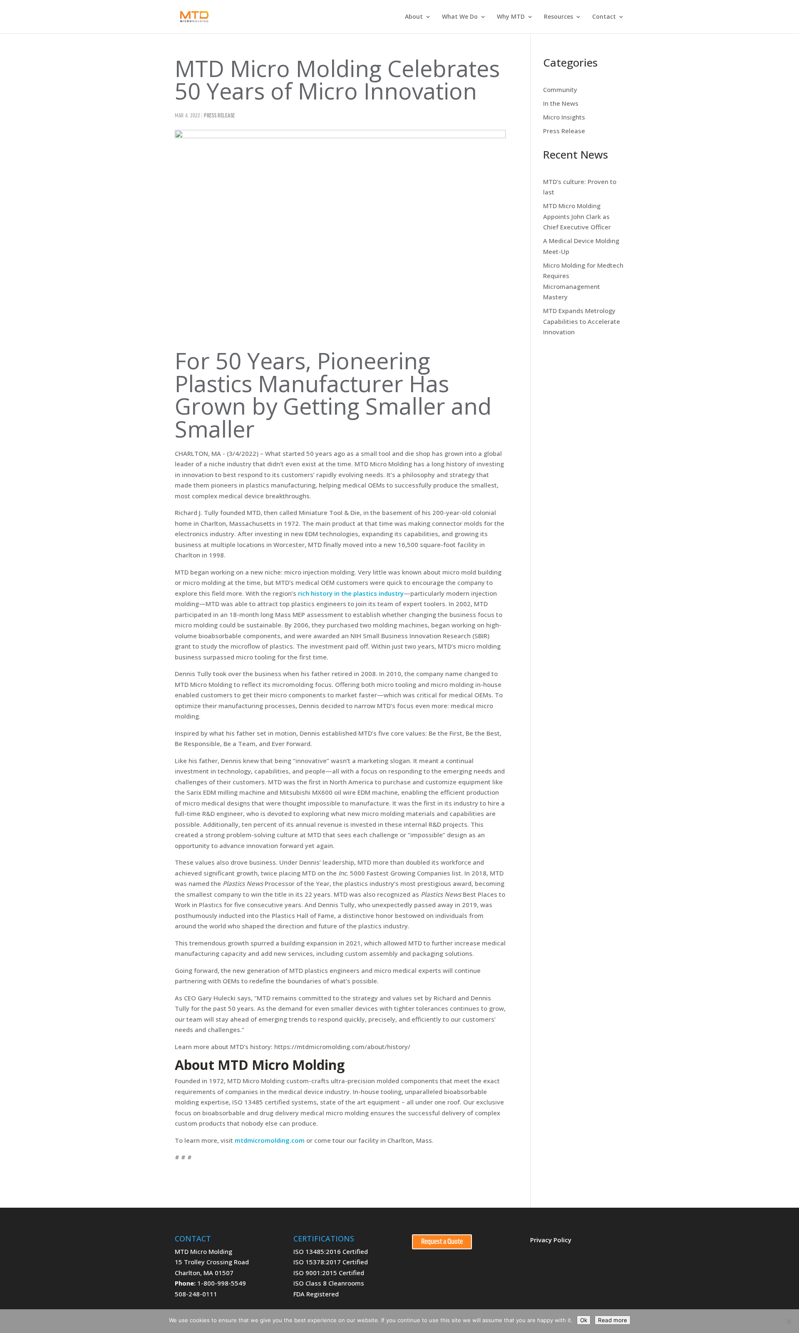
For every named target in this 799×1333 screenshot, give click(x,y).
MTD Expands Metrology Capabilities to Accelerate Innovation (581, 321)
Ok (583, 1320)
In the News (560, 103)
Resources (558, 17)
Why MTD (511, 17)
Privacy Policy (550, 1240)
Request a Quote (442, 1242)
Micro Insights (564, 117)
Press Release (219, 116)
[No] (788, 1321)
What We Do (460, 17)
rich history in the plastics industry (351, 593)
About (414, 17)
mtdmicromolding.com (270, 1140)
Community (560, 89)
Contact (604, 17)
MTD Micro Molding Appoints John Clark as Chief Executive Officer (577, 216)
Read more (612, 1320)
